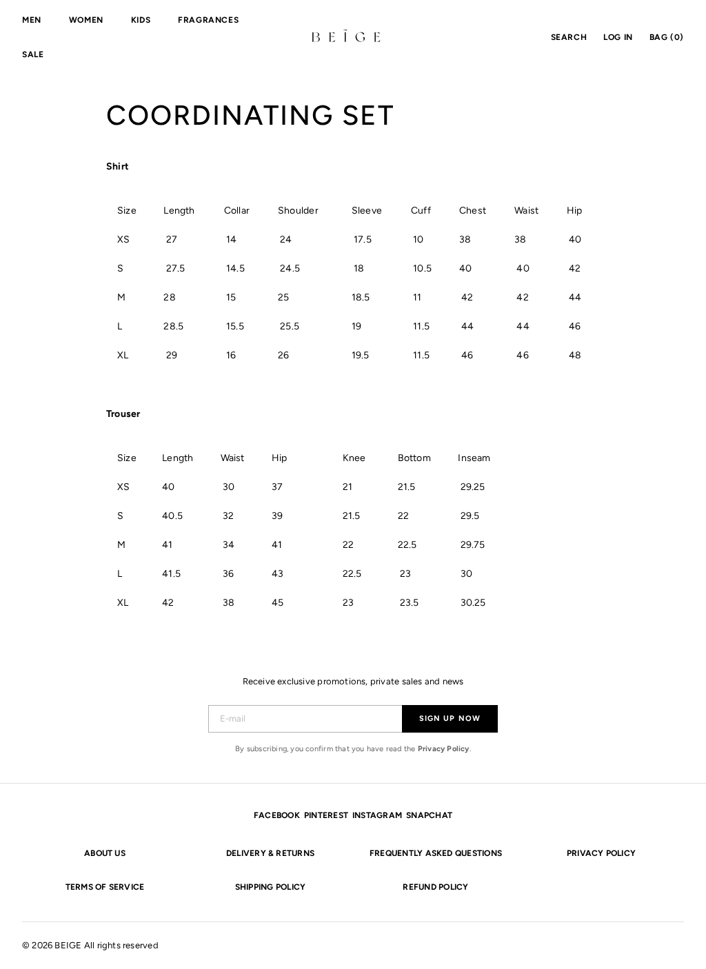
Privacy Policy (444, 748)
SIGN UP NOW (450, 718)
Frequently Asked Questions (436, 853)
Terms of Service (105, 887)
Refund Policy (435, 887)
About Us (104, 853)
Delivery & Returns (270, 853)
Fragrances (208, 20)
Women (86, 20)
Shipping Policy (270, 887)
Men (31, 20)
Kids (140, 20)
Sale (32, 54)
